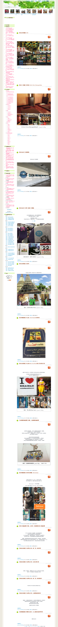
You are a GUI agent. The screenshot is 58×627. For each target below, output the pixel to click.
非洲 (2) (9, 139)
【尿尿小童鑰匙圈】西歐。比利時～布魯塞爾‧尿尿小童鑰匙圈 (32, 526)
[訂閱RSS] (47, 1)
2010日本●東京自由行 (10, 100)
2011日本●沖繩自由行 (10, 98)
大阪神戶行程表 (29, 13)
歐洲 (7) (9, 140)
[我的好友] (32, 1)
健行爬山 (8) (9, 113)
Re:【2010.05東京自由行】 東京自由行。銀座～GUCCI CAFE (10, 202)
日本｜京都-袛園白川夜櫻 (10, 243)
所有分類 (7, 90)
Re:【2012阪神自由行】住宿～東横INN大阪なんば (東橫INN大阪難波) (10, 175)
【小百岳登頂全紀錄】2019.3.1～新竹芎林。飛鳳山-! (10, 35)
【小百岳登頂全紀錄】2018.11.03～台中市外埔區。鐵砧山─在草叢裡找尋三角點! (10, 62)
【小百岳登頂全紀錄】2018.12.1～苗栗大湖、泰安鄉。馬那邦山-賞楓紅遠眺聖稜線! (10, 55)
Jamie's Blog (7, 1)
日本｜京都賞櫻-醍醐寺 (9, 241)
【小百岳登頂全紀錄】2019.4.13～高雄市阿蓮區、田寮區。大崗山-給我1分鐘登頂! (10, 32)
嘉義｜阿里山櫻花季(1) (9, 228)
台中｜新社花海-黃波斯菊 (10, 261)
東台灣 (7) (9, 109)
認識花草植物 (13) (10, 114)
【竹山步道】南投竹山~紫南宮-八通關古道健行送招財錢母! (10, 84)
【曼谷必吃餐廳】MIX (23, 32)
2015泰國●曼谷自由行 (10, 93)
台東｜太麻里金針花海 (9, 259)
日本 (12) (9, 134)
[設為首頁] (40, 1)
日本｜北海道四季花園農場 (10, 254)
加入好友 (10, 212)
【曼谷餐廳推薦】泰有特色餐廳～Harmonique (28, 472)
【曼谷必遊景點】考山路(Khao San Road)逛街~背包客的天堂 (10, 162)
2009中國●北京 (9, 103)
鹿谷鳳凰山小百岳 (18, 14)
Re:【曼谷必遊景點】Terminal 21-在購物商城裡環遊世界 (10, 189)
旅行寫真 (7, 25)
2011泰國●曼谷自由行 (10, 99)
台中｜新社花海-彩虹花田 (10, 264)
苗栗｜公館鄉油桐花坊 (9, 238)
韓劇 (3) (9, 131)
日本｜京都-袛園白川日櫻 (10, 244)
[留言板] (36, 1)
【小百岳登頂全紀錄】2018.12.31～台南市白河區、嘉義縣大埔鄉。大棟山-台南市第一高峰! (10, 43)
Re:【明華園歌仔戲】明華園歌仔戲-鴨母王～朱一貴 (10, 179)
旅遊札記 (8, 104)
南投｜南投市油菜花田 (9, 217)
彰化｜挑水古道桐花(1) (9, 234)
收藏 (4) (9, 128)
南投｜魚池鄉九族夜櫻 (9, 224)
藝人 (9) (9, 126)
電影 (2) (9, 124)
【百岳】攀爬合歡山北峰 (9, 76)
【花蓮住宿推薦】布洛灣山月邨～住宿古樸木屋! (29, 561)
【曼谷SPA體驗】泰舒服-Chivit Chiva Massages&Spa (30, 85)
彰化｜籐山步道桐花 (9, 233)
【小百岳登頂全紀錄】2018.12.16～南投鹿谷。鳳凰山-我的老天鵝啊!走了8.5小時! (10, 51)
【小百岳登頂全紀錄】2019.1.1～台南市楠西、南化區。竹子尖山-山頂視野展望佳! (10, 39)
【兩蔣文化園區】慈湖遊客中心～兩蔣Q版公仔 (10, 155)
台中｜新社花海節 (9, 265)
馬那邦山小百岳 (7, 13)
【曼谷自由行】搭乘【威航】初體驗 (26, 208)
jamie (18, 68)
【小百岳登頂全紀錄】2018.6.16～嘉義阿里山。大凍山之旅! (10, 74)
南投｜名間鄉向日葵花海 (10, 270)
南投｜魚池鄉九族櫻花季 (10, 223)
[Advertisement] (29, 15)
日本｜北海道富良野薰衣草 (10, 253)
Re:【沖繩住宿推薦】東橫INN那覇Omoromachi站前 (9, 182)
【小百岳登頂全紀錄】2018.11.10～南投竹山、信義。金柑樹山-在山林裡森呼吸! (10, 69)
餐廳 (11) (9, 118)
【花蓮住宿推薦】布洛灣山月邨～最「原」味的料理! (30, 548)
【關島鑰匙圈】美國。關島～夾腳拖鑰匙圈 (10, 148)
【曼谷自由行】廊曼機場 (24, 152)
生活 (7, 123)
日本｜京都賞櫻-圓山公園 (10, 240)
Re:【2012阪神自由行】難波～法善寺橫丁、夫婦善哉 (10, 196)
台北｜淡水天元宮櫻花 (9, 225)
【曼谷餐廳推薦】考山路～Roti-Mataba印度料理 (29, 317)
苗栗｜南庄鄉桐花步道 (9, 239)
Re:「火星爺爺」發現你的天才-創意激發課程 (10, 199)
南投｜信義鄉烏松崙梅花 (10, 218)
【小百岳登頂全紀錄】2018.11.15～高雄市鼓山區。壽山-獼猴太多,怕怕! (10, 65)
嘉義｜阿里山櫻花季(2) (9, 229)
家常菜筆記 (8, 121)
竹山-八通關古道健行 (24, 14)
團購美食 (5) (9, 120)
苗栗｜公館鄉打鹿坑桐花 (10, 236)
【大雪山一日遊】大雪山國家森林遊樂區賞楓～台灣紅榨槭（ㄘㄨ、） (10, 151)
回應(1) (31, 590)
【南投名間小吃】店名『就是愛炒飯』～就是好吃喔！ (10, 82)
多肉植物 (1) (9, 115)
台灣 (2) (9, 136)
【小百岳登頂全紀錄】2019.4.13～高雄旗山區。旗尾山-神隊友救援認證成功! (10, 29)
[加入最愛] (43, 1)
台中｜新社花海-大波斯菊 (10, 263)
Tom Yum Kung (45, 13)
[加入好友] (28, 1)
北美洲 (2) (9, 141)
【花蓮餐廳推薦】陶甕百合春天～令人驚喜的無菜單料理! (31, 611)
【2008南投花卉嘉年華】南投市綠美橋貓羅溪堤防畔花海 (10, 159)
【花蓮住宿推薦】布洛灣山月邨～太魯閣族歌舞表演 (30, 593)
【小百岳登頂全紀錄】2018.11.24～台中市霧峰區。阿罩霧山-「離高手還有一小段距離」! (10, 58)
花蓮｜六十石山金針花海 (10, 258)
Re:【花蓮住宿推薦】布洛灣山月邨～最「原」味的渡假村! (10, 185)
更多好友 (7, 212)
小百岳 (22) (9, 111)
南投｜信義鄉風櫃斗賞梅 (10, 219)
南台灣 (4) (9, 108)
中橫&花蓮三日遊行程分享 (34, 14)
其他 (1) (9, 144)
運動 (7, 110)
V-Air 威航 (33, 220)
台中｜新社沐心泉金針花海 (10, 246)
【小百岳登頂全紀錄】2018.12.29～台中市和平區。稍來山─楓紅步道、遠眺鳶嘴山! (10, 47)
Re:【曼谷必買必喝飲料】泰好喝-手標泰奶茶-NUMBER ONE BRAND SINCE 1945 (10, 192)
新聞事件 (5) (9, 129)
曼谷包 (50, 13)
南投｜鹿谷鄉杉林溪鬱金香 (10, 222)
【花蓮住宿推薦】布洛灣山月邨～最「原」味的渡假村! (30, 578)
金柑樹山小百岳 (12, 13)
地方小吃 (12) (10, 119)
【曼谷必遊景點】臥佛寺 (9, 166)
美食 (7, 116)
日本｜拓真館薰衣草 (9, 255)
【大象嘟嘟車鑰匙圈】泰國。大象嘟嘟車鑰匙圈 (29, 420)
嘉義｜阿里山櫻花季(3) (9, 230)
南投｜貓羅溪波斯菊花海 (10, 268)
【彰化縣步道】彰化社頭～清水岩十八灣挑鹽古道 (10, 87)
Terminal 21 (39, 13)
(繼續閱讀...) (19, 67)
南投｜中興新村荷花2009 (10, 250)
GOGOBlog (22, 68)
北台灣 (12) (9, 105)
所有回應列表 (9, 209)
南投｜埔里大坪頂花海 (9, 269)
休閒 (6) (9, 125)
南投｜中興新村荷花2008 (10, 249)
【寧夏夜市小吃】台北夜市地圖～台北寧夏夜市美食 (10, 157)
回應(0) (31, 68)
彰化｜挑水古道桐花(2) (9, 235)
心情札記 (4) (9, 130)
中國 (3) (9, 135)
